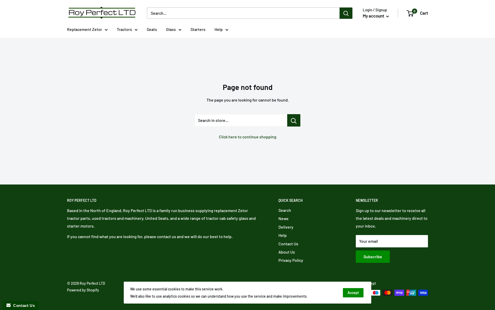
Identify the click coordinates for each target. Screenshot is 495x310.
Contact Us (288, 243)
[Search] (346, 13)
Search (284, 210)
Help (218, 29)
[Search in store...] (293, 120)
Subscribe (373, 256)
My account (374, 15)
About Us (286, 251)
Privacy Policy (290, 260)
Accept (353, 292)
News (283, 218)
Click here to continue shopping (247, 136)
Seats (152, 29)
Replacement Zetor (84, 29)
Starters (198, 29)
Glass (171, 29)
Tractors (124, 29)
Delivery (285, 226)
